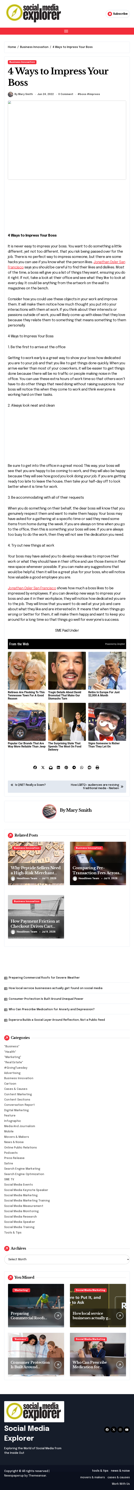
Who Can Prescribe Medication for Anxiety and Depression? (52, 1009)
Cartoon (10, 1083)
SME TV (9, 1179)
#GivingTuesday (15, 1067)
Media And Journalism (19, 1126)
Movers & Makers (16, 1137)
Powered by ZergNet (115, 644)
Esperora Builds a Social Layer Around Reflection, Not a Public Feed (57, 1019)
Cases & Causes (15, 1089)
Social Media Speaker (19, 1222)
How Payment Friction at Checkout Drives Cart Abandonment (35, 926)
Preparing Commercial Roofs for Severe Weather (44, 977)
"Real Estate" (13, 1062)
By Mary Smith (23, 94)
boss (83, 94)
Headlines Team (27, 878)
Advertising (12, 1073)
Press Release (14, 1158)
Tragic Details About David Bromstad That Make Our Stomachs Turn (64, 695)
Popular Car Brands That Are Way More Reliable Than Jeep (27, 745)
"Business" (12, 1046)
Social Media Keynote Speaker (26, 1190)
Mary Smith (79, 810)
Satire (8, 1163)
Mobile (9, 1131)
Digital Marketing (16, 1110)
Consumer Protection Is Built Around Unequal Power (46, 998)
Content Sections (17, 1099)
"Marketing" (12, 1057)
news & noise (120, 1470)
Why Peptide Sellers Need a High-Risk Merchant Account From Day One (36, 873)
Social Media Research (20, 1216)
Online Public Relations (20, 1147)
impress (94, 94)
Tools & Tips (12, 1232)
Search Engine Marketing (22, 1168)
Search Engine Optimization (24, 1174)
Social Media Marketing (21, 1195)
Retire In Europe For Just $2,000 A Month (104, 694)
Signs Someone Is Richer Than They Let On (104, 745)
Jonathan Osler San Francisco (32, 588)
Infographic (12, 1121)
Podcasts (11, 1152)
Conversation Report (19, 1105)
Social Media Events (18, 1184)
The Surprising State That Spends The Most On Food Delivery (64, 746)
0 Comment (65, 94)
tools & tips (100, 1470)
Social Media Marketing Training (27, 1200)
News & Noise (14, 1142)
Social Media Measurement (23, 1206)
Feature (10, 1115)
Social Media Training (19, 1227)
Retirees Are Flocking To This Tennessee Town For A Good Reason (26, 695)
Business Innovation (22, 62)
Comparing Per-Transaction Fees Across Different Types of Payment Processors (96, 875)
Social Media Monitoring (21, 1211)
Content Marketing (18, 1094)
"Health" (10, 1051)
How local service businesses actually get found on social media (55, 988)
